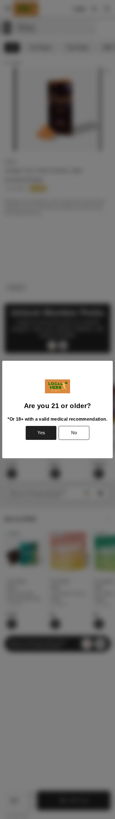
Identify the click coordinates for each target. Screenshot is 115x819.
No (74, 432)
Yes (41, 432)
